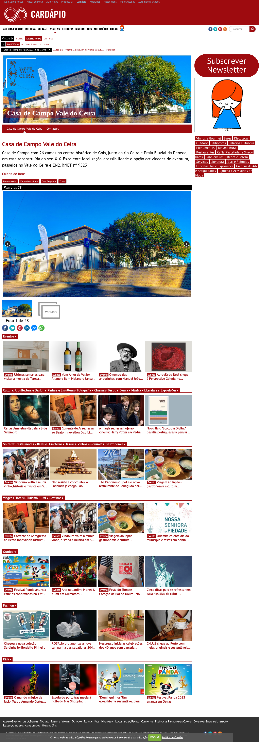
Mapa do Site (49, 725)
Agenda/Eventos (13, 29)
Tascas (70, 444)
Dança (124, 390)
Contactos (53, 128)
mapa (46, 44)
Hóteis (19, 498)
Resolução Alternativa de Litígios (21, 725)
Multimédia (107, 721)
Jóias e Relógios (238, 162)
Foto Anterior (10, 181)
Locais (118, 721)
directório (13, 44)
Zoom (62, 181)
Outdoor (67, 29)
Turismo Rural (36, 498)
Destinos (55, 498)
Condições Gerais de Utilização (211, 721)
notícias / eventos (31, 44)
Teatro (112, 390)
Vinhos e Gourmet (90, 444)
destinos (48, 38)
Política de (172, 737)
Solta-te (55, 721)
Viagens (66, 721)
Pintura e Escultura (61, 390)
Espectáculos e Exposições (214, 166)
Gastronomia (114, 444)
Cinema (99, 390)
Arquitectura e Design (29, 390)
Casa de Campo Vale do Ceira (24, 128)
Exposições (168, 390)
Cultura (44, 721)
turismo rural (33, 38)
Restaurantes (25, 444)
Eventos (8, 336)
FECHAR (155, 737)
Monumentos (205, 148)
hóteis (19, 38)
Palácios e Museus (241, 143)
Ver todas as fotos (29, 181)
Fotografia (84, 390)
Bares (227, 138)
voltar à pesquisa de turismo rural (85, 50)
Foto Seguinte (49, 181)
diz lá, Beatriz (30, 721)
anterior (58, 50)
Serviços (202, 162)
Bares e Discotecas (49, 444)
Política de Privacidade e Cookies (173, 721)
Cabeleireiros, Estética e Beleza (227, 157)
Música (136, 390)
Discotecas (241, 138)
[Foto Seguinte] (154, 244)
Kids (89, 29)
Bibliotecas (218, 143)
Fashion (80, 29)
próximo (110, 50)
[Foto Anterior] (40, 244)
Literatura (150, 390)
